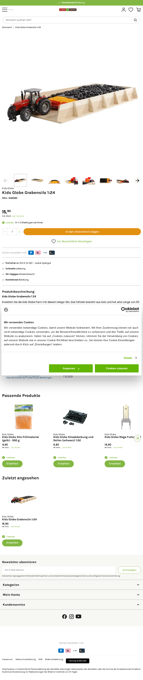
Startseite (7, 27)
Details (128, 357)
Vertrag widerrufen (77, 660)
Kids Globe (8, 188)
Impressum (7, 659)
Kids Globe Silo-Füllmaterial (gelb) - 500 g (20, 438)
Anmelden (129, 570)
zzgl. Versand (18, 216)
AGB (40, 659)
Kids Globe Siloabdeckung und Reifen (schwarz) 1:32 (73, 438)
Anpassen (69, 368)
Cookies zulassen (116, 368)
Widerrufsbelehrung (54, 659)
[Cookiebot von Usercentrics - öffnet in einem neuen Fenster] (123, 309)
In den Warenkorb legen (82, 232)
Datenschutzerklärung (111, 576)
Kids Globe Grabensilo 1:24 (19, 519)
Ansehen (12, 464)
